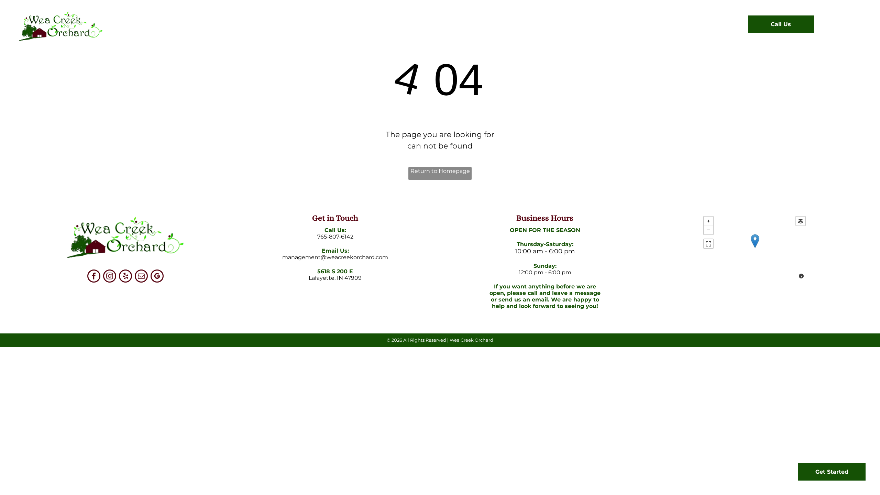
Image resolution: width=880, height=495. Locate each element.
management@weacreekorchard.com (335, 257)
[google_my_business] (157, 277)
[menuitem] (332, 26)
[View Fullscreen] (708, 243)
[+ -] (755, 248)
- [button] (708, 230)
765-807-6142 (335, 236)
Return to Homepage (440, 171)
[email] (141, 277)
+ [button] (708, 221)
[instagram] (109, 277)
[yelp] (125, 277)
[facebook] (93, 277)
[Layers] (800, 221)
